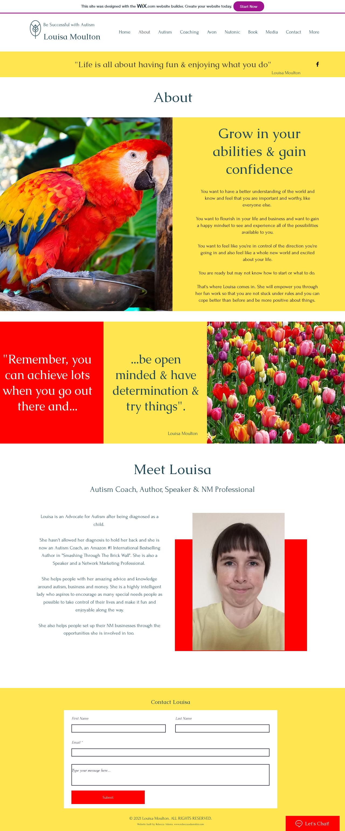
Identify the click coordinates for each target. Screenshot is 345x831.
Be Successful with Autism (69, 24)
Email (76, 742)
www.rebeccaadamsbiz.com (189, 824)
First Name (80, 718)
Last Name (183, 718)
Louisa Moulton (71, 37)
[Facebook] (317, 64)
